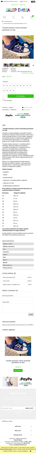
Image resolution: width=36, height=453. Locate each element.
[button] (4, 17)
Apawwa (11, 107)
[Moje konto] (22, 17)
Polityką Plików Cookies (6, 449)
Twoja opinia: (6, 302)
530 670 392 (24, 1)
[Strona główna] (18, 10)
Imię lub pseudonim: (7, 295)
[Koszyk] (31, 17)
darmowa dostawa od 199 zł (10, 1)
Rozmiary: (5, 81)
